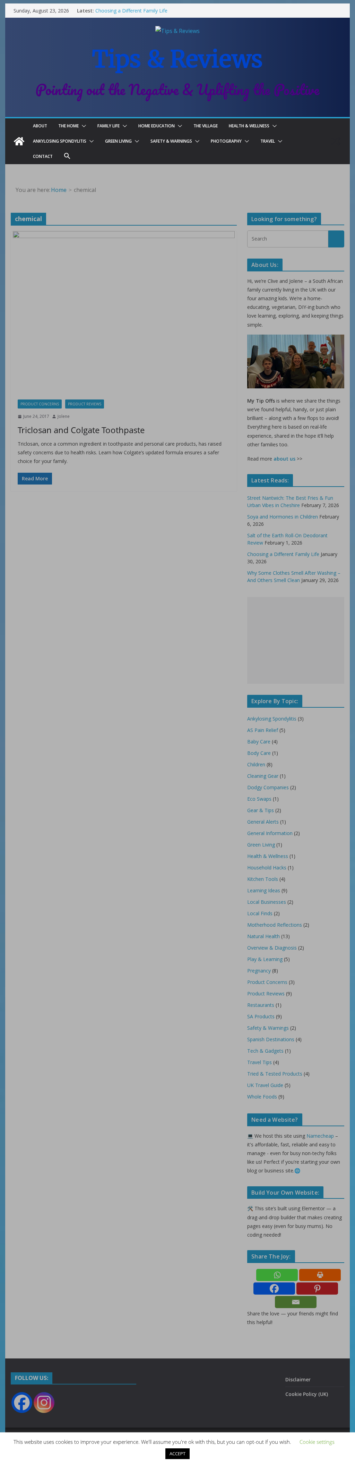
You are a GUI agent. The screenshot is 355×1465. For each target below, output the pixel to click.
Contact (43, 156)
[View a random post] (336, 141)
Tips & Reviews (177, 59)
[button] (82, 126)
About (40, 126)
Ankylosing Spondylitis (59, 141)
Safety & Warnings (171, 141)
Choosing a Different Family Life (131, 10)
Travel (267, 141)
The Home (68, 126)
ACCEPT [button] (177, 1453)
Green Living (118, 141)
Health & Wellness (249, 126)
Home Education (156, 126)
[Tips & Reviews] (19, 141)
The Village (205, 126)
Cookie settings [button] (317, 1441)
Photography (226, 141)
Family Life (108, 126)
